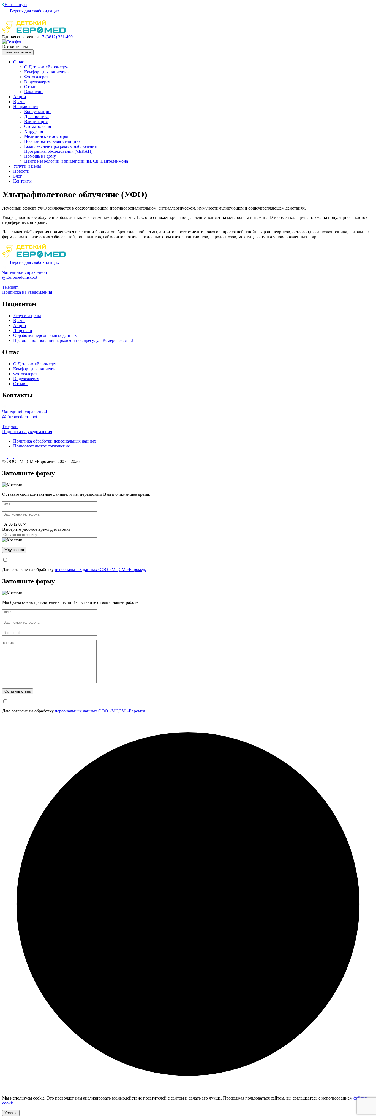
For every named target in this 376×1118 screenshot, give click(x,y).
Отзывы (31, 86)
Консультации (37, 111)
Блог (17, 176)
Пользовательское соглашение (41, 446)
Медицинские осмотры (46, 136)
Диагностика (36, 116)
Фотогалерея (36, 76)
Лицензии (22, 330)
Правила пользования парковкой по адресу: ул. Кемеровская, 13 (73, 340)
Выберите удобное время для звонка (36, 529)
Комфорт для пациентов (47, 71)
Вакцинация (36, 121)
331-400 (56, 36)
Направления (25, 106)
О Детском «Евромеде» (46, 67)
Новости (21, 171)
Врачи (19, 101)
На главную (15, 4)
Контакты (22, 181)
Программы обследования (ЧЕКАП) (58, 151)
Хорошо (10, 1113)
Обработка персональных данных (45, 335)
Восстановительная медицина (52, 141)
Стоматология (37, 126)
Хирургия (33, 131)
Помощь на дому (40, 156)
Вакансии (33, 91)
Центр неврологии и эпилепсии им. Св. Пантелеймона (76, 161)
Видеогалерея (37, 81)
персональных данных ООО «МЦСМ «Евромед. (100, 569)
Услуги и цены (27, 166)
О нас (18, 62)
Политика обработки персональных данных (54, 441)
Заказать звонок (17, 52)
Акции (19, 96)
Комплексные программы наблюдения (60, 146)
